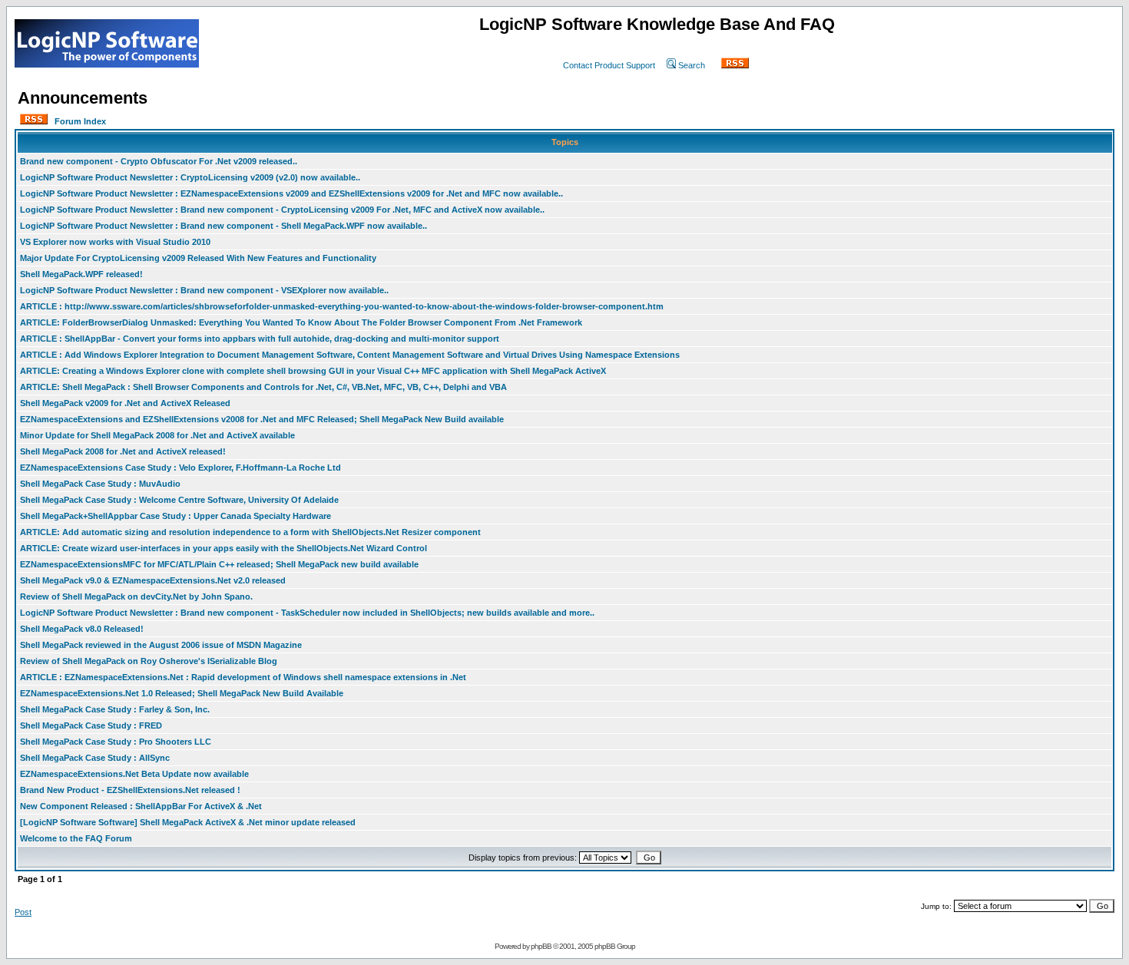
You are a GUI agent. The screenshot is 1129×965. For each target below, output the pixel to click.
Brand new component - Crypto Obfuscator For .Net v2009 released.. (158, 161)
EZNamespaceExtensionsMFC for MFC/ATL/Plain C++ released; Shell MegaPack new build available (219, 564)
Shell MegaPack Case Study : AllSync (95, 757)
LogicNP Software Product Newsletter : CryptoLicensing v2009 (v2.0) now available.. (190, 177)
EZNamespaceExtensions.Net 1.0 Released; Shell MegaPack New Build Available (181, 693)
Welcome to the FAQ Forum (76, 838)
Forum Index (80, 121)
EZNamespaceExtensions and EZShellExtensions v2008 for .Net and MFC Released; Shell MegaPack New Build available (262, 419)
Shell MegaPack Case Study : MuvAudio (100, 483)
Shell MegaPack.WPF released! (81, 274)
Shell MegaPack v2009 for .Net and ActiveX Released (125, 403)
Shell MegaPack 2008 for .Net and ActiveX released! (123, 451)
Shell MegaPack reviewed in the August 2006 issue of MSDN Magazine (161, 644)
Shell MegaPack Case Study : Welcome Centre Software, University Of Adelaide (179, 499)
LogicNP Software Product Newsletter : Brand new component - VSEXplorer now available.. (204, 290)
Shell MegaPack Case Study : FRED (91, 725)
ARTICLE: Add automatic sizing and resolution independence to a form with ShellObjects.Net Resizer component (250, 532)
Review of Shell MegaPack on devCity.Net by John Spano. (136, 596)
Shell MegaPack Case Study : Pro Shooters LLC (115, 741)
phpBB (541, 946)
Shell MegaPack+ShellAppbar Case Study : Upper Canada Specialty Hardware (175, 516)
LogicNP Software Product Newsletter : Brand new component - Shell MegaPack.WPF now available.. (223, 225)
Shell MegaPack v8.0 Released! (82, 628)
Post (23, 912)
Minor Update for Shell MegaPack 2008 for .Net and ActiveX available (157, 435)
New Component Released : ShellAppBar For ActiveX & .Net (141, 806)
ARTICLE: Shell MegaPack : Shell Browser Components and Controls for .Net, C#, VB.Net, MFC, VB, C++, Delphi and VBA (263, 387)
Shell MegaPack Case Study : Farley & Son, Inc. (115, 709)
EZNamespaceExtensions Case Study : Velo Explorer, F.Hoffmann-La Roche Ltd (180, 467)
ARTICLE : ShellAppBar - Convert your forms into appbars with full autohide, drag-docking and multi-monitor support (259, 338)
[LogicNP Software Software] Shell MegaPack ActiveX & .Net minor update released (188, 822)
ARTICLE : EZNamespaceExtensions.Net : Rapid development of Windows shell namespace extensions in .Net (243, 677)
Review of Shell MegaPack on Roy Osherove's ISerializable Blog (148, 661)
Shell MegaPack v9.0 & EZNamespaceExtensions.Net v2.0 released (153, 580)
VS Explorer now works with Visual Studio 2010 (115, 241)
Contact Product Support (609, 65)
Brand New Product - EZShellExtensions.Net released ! (130, 790)
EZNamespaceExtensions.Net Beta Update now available (134, 773)
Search (691, 65)
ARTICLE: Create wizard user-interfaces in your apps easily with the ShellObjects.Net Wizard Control (223, 548)
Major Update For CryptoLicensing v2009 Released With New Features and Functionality (198, 258)
